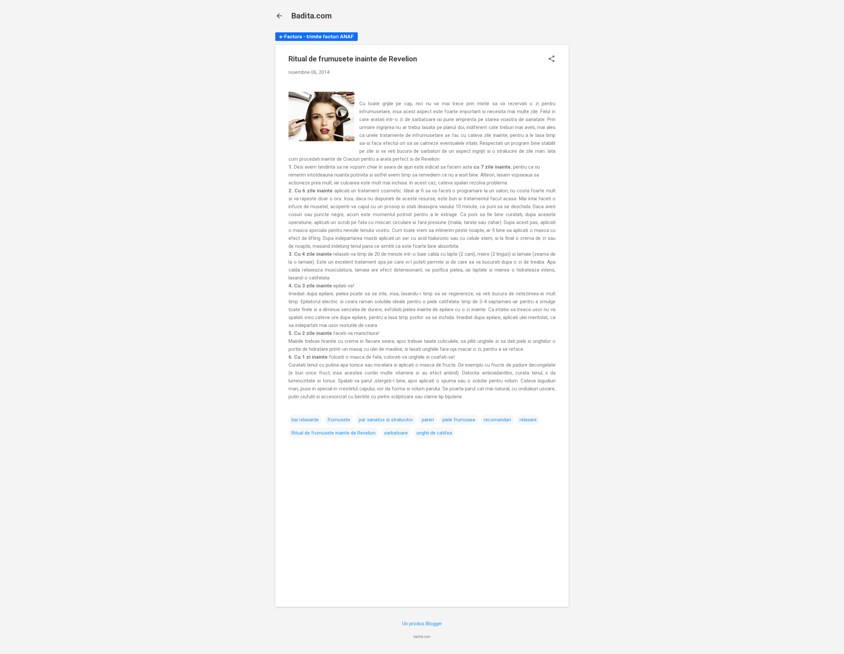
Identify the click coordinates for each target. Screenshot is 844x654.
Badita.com (311, 15)
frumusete (338, 420)
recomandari (497, 420)
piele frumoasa (458, 420)
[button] (552, 59)
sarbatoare (396, 433)
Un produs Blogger (422, 624)
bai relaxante (305, 420)
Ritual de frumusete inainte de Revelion (333, 433)
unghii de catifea (434, 433)
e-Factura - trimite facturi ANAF (316, 37)
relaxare (528, 420)
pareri (428, 420)
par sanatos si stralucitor (386, 420)
